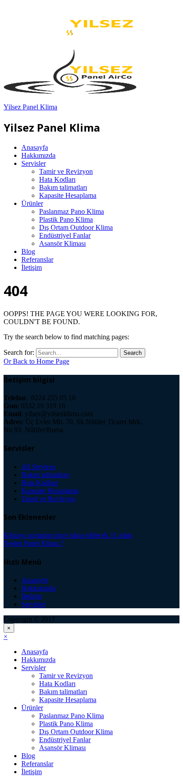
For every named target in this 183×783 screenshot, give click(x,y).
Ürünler (32, 203)
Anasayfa (34, 147)
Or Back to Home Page (36, 361)
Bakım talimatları (63, 187)
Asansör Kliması (62, 243)
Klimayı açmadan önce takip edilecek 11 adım (68, 535)
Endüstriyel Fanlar (65, 235)
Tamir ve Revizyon (66, 171)
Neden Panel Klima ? (34, 543)
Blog (28, 251)
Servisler (33, 163)
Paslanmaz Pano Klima (71, 211)
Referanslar (37, 259)
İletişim (31, 267)
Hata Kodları (57, 179)
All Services (38, 466)
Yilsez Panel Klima (30, 107)
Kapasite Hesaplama (67, 195)
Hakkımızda (38, 155)
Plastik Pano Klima (66, 219)
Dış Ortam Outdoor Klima (76, 227)
